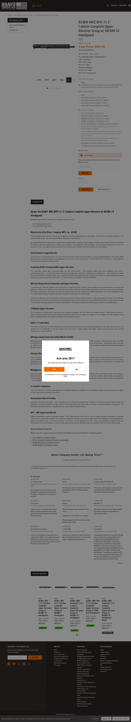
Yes (54, 369)
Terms (73, 374)
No (77, 369)
